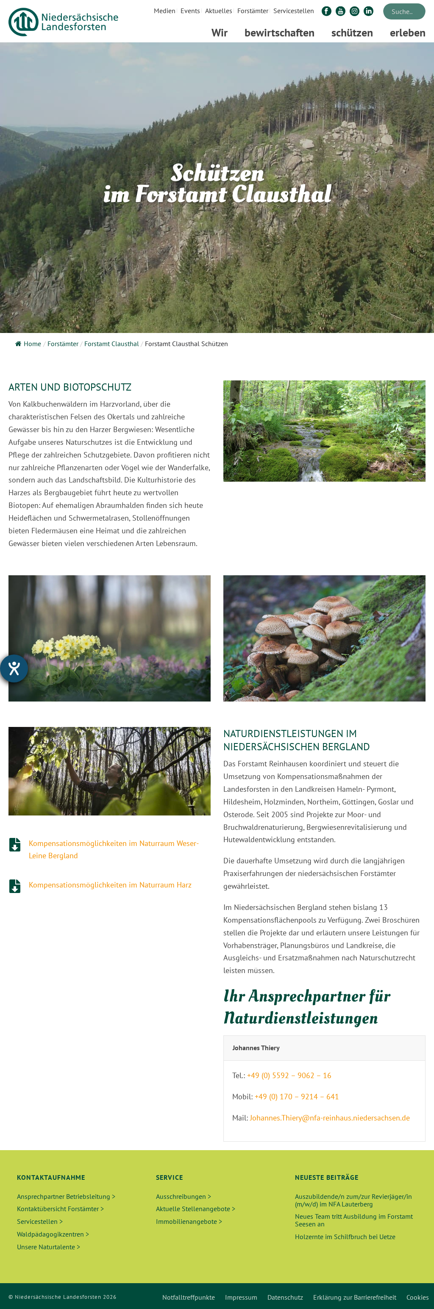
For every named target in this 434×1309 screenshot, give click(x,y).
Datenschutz (285, 1297)
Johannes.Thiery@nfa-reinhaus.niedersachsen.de (330, 1118)
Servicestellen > (40, 1221)
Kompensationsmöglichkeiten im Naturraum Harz (110, 885)
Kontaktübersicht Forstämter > (60, 1208)
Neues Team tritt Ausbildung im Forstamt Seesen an (354, 1220)
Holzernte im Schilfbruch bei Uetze (345, 1236)
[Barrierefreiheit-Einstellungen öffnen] (14, 668)
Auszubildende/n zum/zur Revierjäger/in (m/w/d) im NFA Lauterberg (353, 1200)
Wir (219, 32)
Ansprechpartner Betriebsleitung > (66, 1196)
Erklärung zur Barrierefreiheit (354, 1297)
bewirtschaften (279, 32)
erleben (408, 32)
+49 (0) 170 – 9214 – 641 (297, 1096)
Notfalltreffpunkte (188, 1297)
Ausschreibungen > (183, 1196)
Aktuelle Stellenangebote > (195, 1208)
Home (32, 343)
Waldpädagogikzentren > (53, 1234)
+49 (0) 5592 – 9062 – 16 (289, 1075)
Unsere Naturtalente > (48, 1246)
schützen (352, 32)
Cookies (417, 1297)
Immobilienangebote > (189, 1221)
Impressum (241, 1297)
